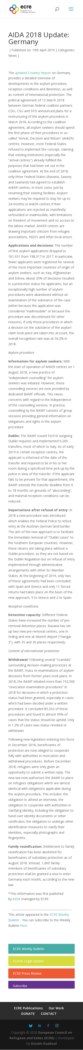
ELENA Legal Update (28, 961)
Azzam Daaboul (44, 1043)
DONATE (28, 1013)
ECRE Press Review (27, 973)
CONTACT (49, 1013)
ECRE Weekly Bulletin (28, 949)
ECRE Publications (28, 1008)
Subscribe (20, 986)
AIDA (16, 899)
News (12, 55)
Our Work (56, 1008)
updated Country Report (33, 73)
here (23, 925)
